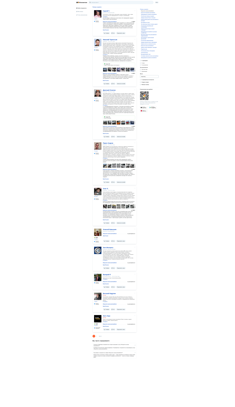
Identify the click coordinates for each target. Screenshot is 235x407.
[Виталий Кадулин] (97, 296)
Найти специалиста (82, 8)
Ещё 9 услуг (105, 235)
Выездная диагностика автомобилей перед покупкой (148, 35)
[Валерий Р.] (97, 277)
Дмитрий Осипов (109, 90)
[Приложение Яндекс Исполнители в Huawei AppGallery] (143, 111)
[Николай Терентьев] (97, 42)
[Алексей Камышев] (97, 232)
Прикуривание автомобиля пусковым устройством (149, 32)
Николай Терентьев (110, 39)
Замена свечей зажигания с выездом (149, 47)
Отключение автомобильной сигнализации (147, 26)
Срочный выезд (144, 52)
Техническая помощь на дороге (147, 16)
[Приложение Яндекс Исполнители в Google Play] (152, 107)
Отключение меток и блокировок (148, 50)
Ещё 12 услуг (106, 283)
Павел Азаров (108, 143)
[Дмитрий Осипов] (97, 93)
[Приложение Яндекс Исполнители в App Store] (143, 107)
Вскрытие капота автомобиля (147, 45)
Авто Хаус (106, 316)
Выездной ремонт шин (145, 54)
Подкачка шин (144, 49)
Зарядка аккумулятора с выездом (148, 17)
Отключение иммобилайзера (147, 40)
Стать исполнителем (82, 14)
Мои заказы (80, 11)
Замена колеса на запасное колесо (148, 43)
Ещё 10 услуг (106, 29)
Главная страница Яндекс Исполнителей (81, 2)
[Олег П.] (97, 191)
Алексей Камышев (109, 229)
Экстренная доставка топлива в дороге (149, 24)
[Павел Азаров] (97, 146)
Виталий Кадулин (109, 293)
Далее (100, 336)
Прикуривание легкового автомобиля (149, 14)
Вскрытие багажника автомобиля (148, 12)
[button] (106, 33)
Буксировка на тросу (145, 22)
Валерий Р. (107, 274)
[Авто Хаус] (97, 318)
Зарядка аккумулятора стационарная (149, 42)
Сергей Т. (106, 11)
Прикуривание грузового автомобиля (149, 57)
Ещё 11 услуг (106, 80)
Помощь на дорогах (144, 9)
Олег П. (105, 188)
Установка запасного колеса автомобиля (149, 55)
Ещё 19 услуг (106, 264)
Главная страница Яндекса (77, 2)
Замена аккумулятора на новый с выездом (147, 29)
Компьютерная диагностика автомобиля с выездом (150, 20)
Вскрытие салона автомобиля (110, 21)
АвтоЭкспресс (108, 247)
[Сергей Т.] (97, 13)
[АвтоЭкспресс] (97, 250)
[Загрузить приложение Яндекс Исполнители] (149, 95)
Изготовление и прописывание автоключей (147, 38)
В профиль (105, 16)
